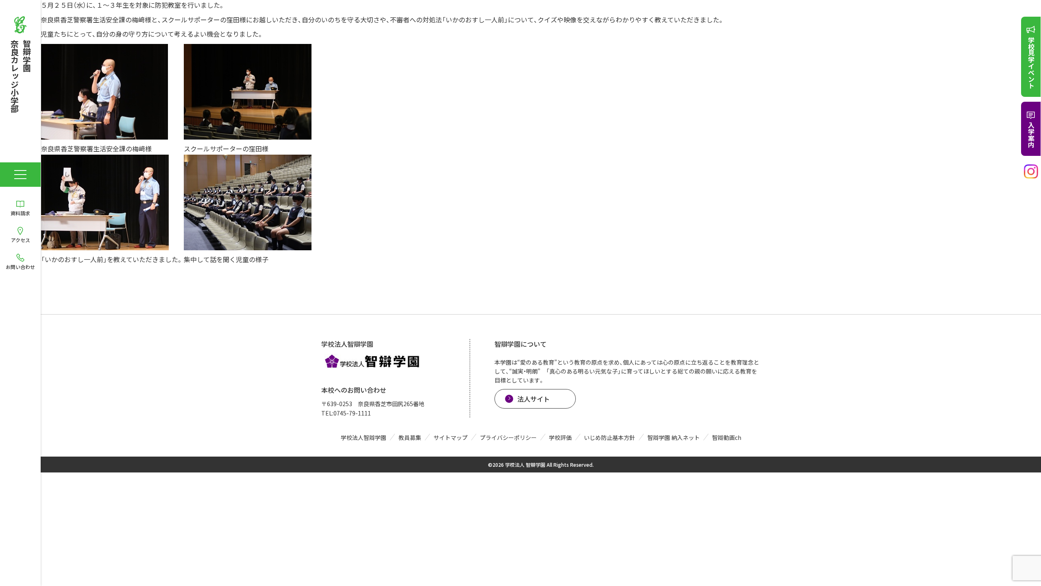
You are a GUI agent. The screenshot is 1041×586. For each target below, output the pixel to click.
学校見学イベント (1031, 63)
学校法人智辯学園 (363, 437)
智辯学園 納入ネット (673, 437)
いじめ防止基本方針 (609, 437)
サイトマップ (450, 437)
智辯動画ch (726, 437)
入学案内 (1031, 135)
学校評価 (560, 437)
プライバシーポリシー (508, 437)
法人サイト (533, 399)
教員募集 (410, 437)
